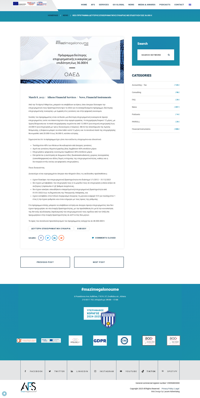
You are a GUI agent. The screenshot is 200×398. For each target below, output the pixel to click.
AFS (93, 5)
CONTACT (179, 5)
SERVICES (104, 5)
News (65, 15)
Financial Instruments (98, 97)
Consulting (136, 92)
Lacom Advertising (172, 391)
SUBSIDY (81, 228)
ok (168, 54)
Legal (177, 389)
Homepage (53, 15)
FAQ (134, 100)
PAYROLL (136, 122)
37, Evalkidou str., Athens (115, 296)
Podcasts (164, 5)
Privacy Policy (167, 389)
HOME (84, 5)
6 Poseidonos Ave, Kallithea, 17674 (89, 296)
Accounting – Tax (139, 85)
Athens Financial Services (61, 97)
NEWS (131, 5)
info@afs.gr (100, 300)
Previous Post (45, 262)
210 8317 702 (88, 300)
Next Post (99, 262)
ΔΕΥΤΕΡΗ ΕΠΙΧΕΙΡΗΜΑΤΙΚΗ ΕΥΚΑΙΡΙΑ (50, 228)
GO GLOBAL (118, 5)
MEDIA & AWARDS (147, 5)
